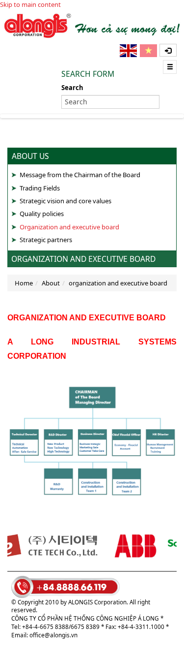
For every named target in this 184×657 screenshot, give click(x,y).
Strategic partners (46, 239)
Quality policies (42, 213)
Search (72, 87)
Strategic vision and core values (65, 200)
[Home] (92, 25)
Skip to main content (30, 4)
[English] (129, 50)
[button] (168, 50)
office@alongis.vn (53, 635)
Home (24, 283)
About (51, 283)
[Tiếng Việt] (149, 50)
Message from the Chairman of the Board (80, 174)
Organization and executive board (69, 226)
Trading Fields (40, 188)
